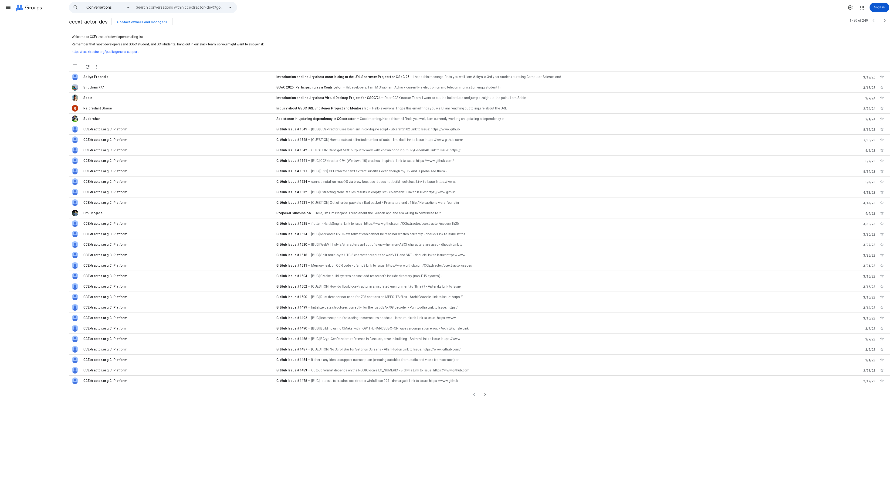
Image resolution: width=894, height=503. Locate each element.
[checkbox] (75, 67)
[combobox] (181, 7)
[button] (8, 7)
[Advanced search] (230, 7)
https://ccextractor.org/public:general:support (105, 52)
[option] (108, 7)
